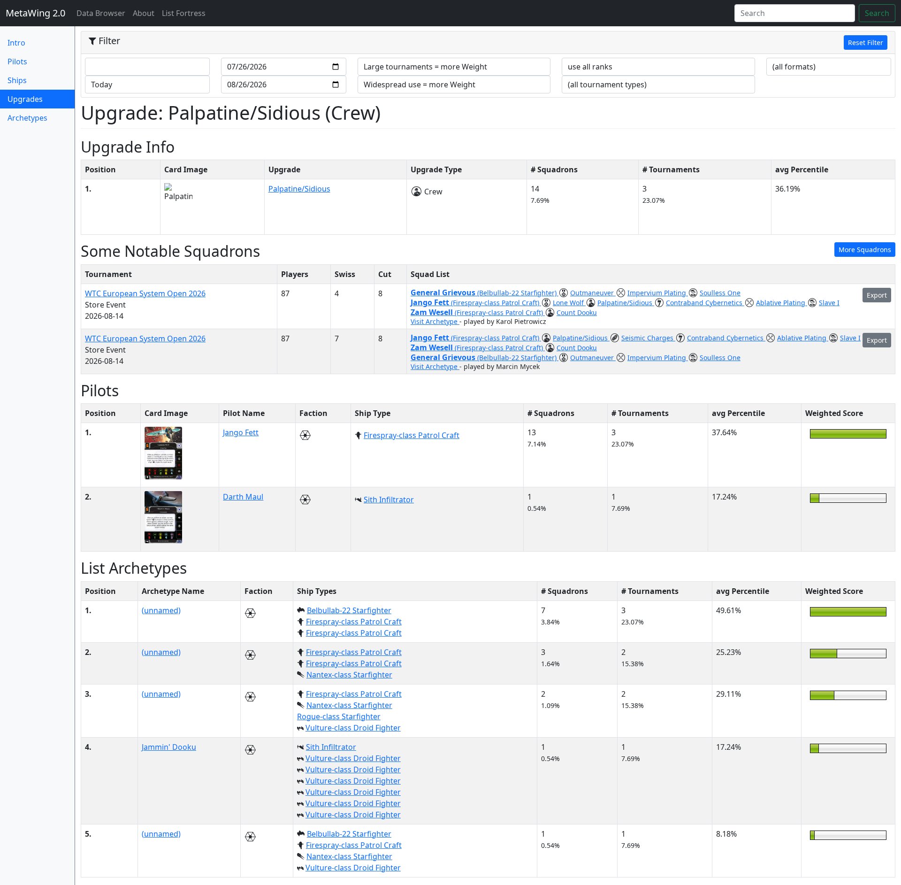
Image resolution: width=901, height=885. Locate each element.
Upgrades (41, 98)
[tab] (488, 42)
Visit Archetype (435, 321)
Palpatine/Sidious (299, 189)
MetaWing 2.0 (35, 13)
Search (877, 13)
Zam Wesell (433, 312)
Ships (17, 80)
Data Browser (102, 13)
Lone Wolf (569, 302)
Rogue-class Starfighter (339, 716)
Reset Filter (865, 42)
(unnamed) (161, 610)
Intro (16, 43)
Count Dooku (577, 312)
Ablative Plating (781, 302)
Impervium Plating (657, 292)
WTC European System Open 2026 (145, 293)
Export (877, 295)
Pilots (17, 61)
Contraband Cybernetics (705, 302)
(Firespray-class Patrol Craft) (496, 302)
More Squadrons (865, 249)
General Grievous (444, 292)
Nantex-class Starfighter (349, 675)
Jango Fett (431, 302)
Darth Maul (243, 497)
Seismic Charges (648, 337)
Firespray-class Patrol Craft (411, 435)
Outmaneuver (593, 292)
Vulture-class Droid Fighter (353, 728)
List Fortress (184, 13)
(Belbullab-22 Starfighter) (517, 292)
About (143, 13)
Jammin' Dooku (169, 747)
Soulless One (720, 292)
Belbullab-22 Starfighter (349, 610)
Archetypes (27, 118)
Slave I (829, 302)
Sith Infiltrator (389, 499)
